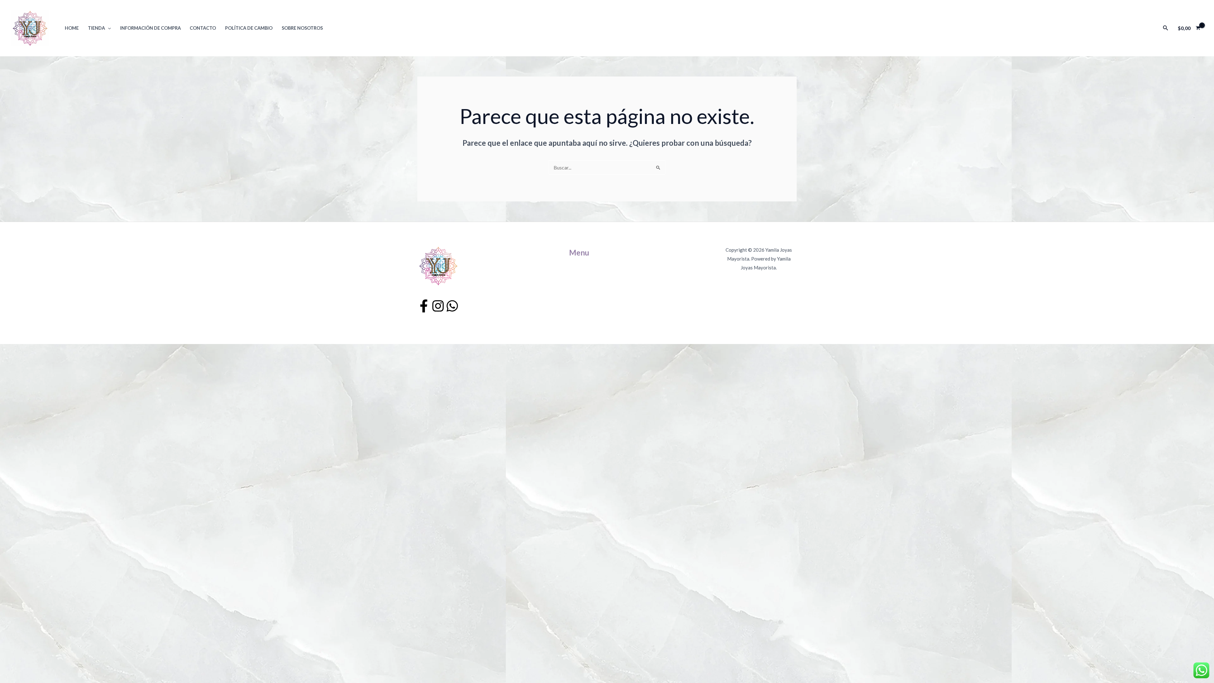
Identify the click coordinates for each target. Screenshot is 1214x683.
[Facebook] (423, 305)
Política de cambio (249, 28)
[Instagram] (438, 305)
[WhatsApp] (452, 305)
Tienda (96, 28)
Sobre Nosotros (302, 28)
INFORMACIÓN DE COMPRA (150, 28)
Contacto (203, 28)
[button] (108, 28)
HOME (72, 28)
